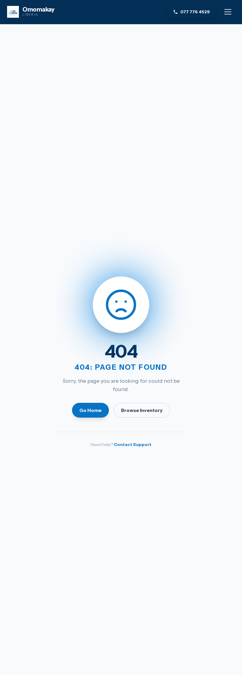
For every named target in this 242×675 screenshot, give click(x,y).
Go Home (90, 410)
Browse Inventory (142, 410)
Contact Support (132, 444)
